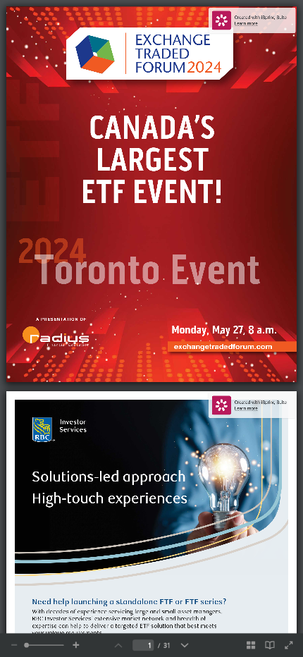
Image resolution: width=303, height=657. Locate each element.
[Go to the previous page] (118, 644)
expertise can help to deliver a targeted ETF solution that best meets (125, 625)
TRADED (162, 52)
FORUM (160, 67)
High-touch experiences (109, 497)
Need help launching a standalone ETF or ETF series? (129, 601)
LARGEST (156, 159)
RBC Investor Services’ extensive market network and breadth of (119, 618)
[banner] (251, 20)
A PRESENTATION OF (61, 319)
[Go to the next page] (184, 644)
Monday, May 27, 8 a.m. (224, 329)
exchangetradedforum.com (220, 346)
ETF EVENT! (152, 191)
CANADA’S (152, 126)
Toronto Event (148, 269)
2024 (204, 66)
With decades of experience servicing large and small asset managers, (127, 611)
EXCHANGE (173, 39)
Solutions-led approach (111, 476)
